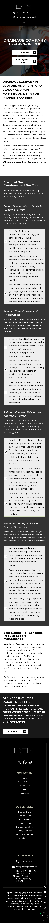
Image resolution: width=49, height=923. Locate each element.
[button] (24, 23)
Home (24, 778)
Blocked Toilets (24, 816)
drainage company (22, 131)
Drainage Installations (24, 827)
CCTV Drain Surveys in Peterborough (24, 895)
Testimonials (25, 786)
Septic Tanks (24, 838)
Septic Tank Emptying (24, 834)
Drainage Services (24, 831)
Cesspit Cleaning (24, 823)
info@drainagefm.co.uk (26, 867)
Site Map (32, 909)
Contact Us (24, 793)
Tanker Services (24, 842)
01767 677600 (15, 722)
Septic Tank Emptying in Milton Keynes (24, 893)
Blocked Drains (24, 812)
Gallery (24, 789)
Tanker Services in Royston (19, 898)
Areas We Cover (24, 782)
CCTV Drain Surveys (25, 819)
